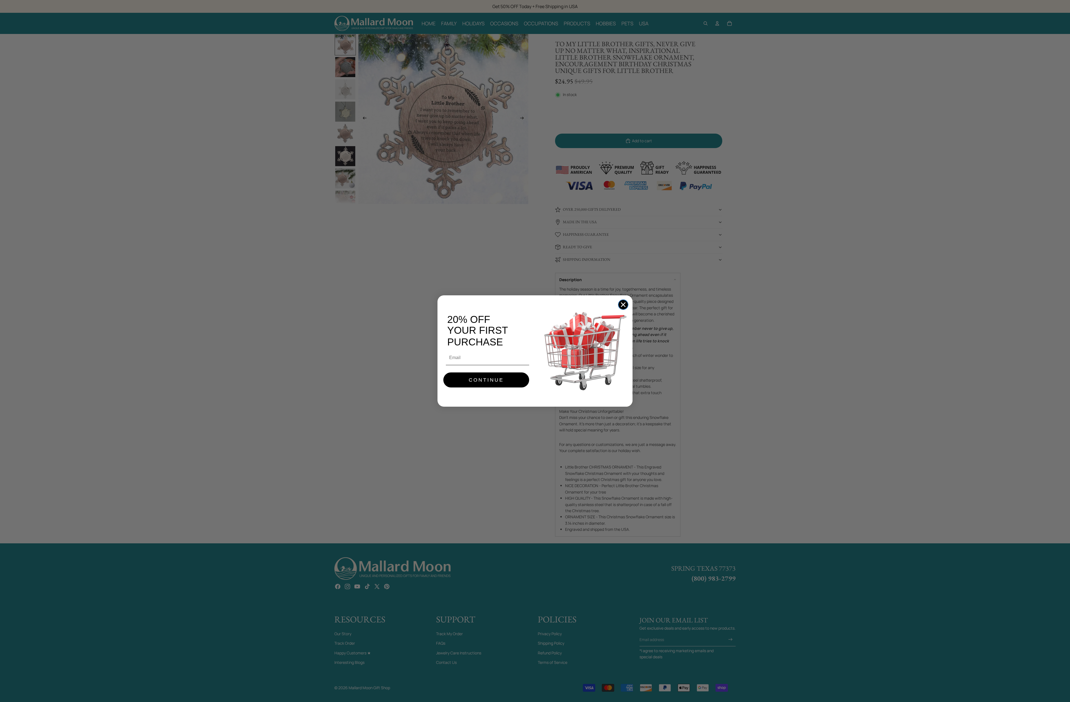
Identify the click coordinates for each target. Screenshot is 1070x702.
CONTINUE (486, 380)
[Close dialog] (623, 305)
